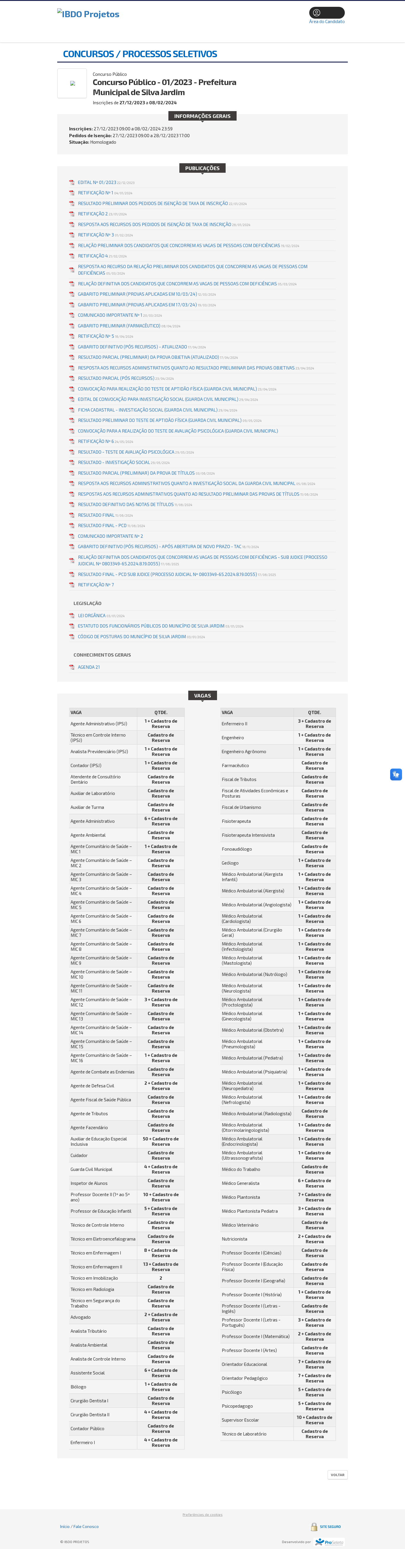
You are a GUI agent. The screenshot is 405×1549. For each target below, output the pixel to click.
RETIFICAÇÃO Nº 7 (96, 584)
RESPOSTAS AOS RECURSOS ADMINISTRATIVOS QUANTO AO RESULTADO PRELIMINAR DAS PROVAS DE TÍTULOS (198, 494)
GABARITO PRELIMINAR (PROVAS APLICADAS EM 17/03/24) (147, 304)
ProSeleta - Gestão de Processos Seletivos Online (329, 1542)
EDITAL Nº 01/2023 (106, 182)
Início (65, 1526)
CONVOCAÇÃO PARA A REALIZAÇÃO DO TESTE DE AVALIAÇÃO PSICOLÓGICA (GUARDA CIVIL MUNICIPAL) (178, 430)
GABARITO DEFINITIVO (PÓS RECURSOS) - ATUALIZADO (142, 346)
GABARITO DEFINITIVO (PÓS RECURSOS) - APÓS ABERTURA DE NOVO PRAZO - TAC (168, 546)
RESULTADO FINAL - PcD (111, 525)
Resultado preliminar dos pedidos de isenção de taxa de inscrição (162, 203)
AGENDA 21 (89, 667)
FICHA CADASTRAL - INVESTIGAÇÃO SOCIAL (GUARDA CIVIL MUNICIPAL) (157, 409)
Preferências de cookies (203, 1514)
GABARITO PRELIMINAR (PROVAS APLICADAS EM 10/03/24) (147, 294)
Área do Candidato (327, 21)
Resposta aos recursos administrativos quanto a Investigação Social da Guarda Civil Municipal (196, 483)
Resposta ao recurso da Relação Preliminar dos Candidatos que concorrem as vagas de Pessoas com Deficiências (192, 270)
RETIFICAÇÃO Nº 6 (105, 441)
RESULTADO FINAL (105, 515)
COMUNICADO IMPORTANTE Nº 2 (110, 536)
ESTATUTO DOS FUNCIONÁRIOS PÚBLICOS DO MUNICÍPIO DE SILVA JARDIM (160, 625)
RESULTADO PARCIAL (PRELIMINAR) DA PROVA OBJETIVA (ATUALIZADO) (158, 357)
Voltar (338, 1475)
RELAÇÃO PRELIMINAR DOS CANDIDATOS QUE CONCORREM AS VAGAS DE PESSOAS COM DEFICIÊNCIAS (188, 245)
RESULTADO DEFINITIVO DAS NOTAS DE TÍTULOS (135, 504)
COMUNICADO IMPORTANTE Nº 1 (120, 315)
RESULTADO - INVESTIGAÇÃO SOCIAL (124, 462)
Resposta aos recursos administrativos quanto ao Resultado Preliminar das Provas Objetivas (196, 367)
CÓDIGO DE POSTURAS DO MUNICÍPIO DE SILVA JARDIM (141, 636)
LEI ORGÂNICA (101, 615)
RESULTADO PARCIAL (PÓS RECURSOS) (126, 378)
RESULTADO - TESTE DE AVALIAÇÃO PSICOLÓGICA (136, 452)
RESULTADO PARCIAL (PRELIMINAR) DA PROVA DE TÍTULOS (146, 473)
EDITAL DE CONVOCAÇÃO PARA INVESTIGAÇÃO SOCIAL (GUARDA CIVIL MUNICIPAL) (168, 399)
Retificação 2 (102, 213)
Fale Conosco (86, 1526)
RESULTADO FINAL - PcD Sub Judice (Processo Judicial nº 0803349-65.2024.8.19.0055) (177, 574)
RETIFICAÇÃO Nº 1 (105, 192)
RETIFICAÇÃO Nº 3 (105, 234)
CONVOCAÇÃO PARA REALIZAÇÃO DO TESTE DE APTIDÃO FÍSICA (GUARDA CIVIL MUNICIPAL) (177, 388)
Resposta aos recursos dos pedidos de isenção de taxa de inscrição (164, 224)
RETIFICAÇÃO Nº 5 (105, 336)
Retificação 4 (102, 255)
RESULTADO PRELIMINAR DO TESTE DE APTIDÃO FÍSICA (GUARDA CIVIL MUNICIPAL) (170, 420)
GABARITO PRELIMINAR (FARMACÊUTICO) (129, 325)
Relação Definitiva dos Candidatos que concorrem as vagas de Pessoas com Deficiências (187, 283)
